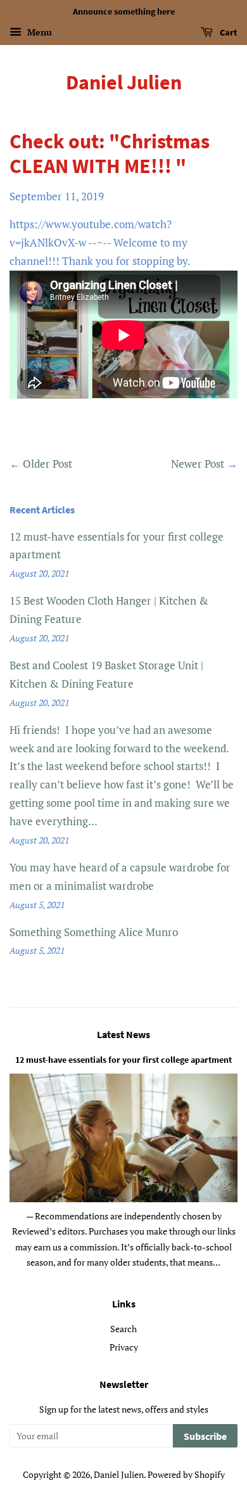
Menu (38, 32)
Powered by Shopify (186, 1474)
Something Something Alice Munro (94, 932)
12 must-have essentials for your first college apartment (123, 1059)
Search (123, 1329)
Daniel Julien (124, 82)
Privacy (124, 1347)
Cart (228, 32)
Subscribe (205, 1436)
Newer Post (197, 463)
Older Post (47, 463)
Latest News (123, 1034)
